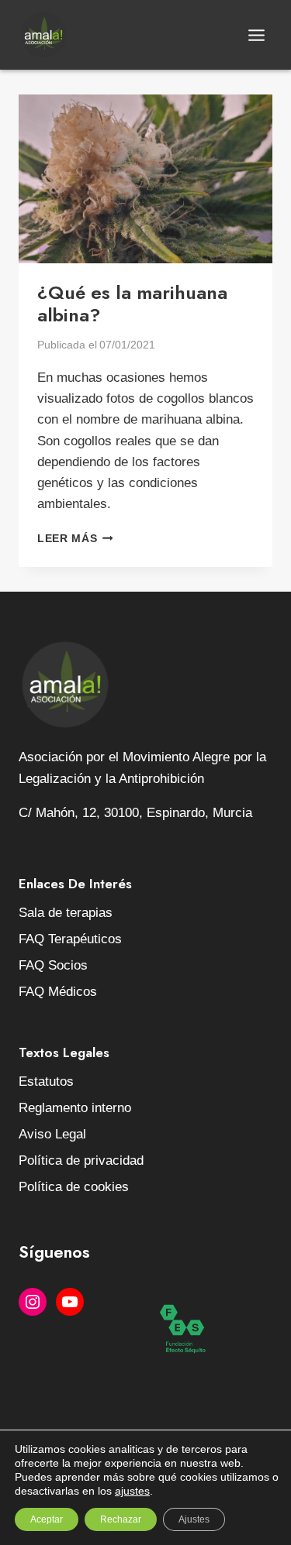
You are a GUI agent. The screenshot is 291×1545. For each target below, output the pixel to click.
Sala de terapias (66, 912)
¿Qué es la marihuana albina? (132, 303)
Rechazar (120, 1519)
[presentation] (145, 178)
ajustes (132, 1491)
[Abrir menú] (256, 35)
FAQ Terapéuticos (70, 939)
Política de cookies (74, 1186)
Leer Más (75, 538)
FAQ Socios (53, 965)
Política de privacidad (81, 1160)
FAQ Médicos (58, 991)
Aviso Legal (52, 1134)
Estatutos (46, 1081)
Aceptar (46, 1519)
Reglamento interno (75, 1107)
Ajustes (194, 1519)
